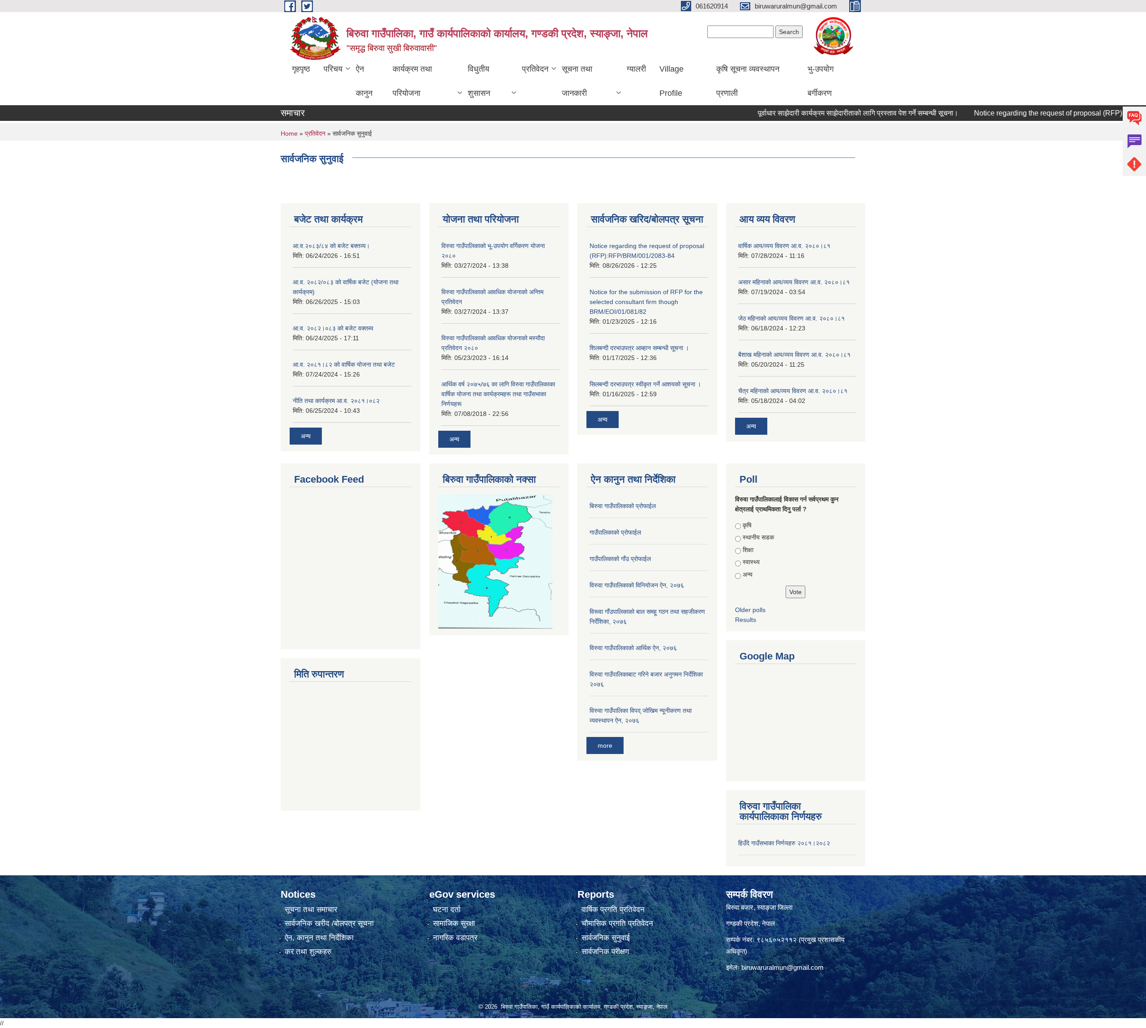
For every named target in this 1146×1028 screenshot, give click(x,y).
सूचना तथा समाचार (311, 909)
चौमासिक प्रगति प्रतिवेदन (617, 923)
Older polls (750, 609)
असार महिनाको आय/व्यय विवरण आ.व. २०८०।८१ (794, 282)
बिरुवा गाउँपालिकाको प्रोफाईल (623, 506)
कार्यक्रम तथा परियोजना (412, 81)
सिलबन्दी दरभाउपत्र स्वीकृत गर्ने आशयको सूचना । (645, 384)
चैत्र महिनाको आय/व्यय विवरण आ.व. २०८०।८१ (792, 390)
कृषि (747, 525)
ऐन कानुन (364, 81)
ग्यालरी (636, 68)
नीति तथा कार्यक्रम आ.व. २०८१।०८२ (336, 400)
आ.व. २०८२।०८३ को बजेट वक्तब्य (333, 328)
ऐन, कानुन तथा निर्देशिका (319, 938)
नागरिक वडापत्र (455, 938)
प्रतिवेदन (535, 68)
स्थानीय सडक (758, 537)
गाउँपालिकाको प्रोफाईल (615, 532)
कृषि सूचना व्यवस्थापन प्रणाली (747, 81)
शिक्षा (748, 549)
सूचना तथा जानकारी (577, 81)
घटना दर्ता (447, 909)
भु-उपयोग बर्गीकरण (821, 81)
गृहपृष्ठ (301, 68)
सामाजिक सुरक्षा (454, 923)
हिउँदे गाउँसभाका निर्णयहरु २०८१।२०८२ (784, 843)
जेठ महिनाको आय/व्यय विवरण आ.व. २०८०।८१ (791, 318)
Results (745, 619)
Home (289, 133)
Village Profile (671, 81)
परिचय (333, 68)
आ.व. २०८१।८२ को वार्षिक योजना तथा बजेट (344, 364)
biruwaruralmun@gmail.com (782, 967)
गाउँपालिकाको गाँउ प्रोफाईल (620, 558)
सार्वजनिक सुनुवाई (606, 938)
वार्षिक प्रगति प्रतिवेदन (613, 909)
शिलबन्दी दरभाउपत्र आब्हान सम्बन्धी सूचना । (639, 347)
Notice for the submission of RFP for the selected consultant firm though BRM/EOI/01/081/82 (646, 301)
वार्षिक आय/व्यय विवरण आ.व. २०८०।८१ (784, 245)
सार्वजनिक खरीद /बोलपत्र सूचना (329, 923)
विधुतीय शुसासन (479, 81)
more (605, 745)
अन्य (306, 436)
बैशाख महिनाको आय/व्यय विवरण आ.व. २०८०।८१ (794, 354)
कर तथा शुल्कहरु (308, 951)
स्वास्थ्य (751, 561)
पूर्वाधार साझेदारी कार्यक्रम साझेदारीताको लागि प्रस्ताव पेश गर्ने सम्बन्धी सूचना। (835, 113)
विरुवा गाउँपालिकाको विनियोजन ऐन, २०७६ (637, 585)
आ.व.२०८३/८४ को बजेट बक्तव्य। (331, 245)
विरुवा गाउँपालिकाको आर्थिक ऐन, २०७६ (633, 647)
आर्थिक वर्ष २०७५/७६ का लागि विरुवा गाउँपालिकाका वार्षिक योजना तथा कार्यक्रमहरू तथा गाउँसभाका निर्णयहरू (498, 394)
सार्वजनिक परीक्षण (605, 951)
